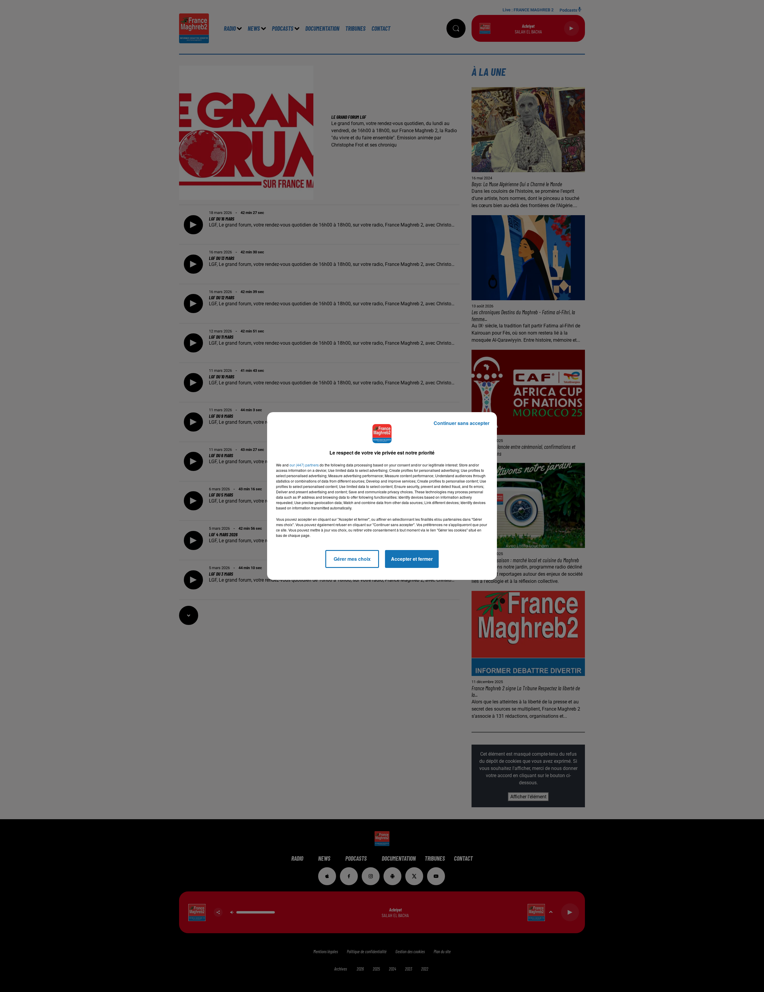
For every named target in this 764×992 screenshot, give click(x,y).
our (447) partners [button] (304, 464)
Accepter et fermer (412, 558)
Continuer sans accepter (461, 423)
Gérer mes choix (352, 558)
